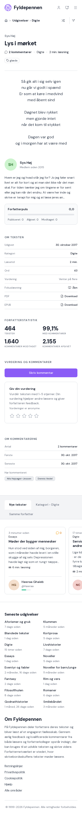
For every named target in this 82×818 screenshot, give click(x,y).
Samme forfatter (21, 514)
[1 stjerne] (12, 416)
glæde (14, 60)
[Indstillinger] (67, 8)
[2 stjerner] (18, 416)
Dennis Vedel (45, 478)
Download (71, 296)
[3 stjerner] (24, 416)
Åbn (74, 287)
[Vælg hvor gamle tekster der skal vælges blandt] (73, 20)
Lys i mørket (20, 43)
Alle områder (13, 790)
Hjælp (8, 784)
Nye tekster (18, 505)
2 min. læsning (59, 52)
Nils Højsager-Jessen (19, 478)
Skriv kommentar (41, 373)
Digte (36, 20)
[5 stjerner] (36, 416)
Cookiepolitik (14, 778)
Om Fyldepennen (23, 719)
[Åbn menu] (75, 8)
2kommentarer (67, 446)
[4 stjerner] (30, 416)
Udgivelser (20, 20)
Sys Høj (10, 36)
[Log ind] (59, 8)
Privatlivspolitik (15, 772)
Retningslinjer (14, 766)
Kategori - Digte (47, 505)
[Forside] (6, 20)
